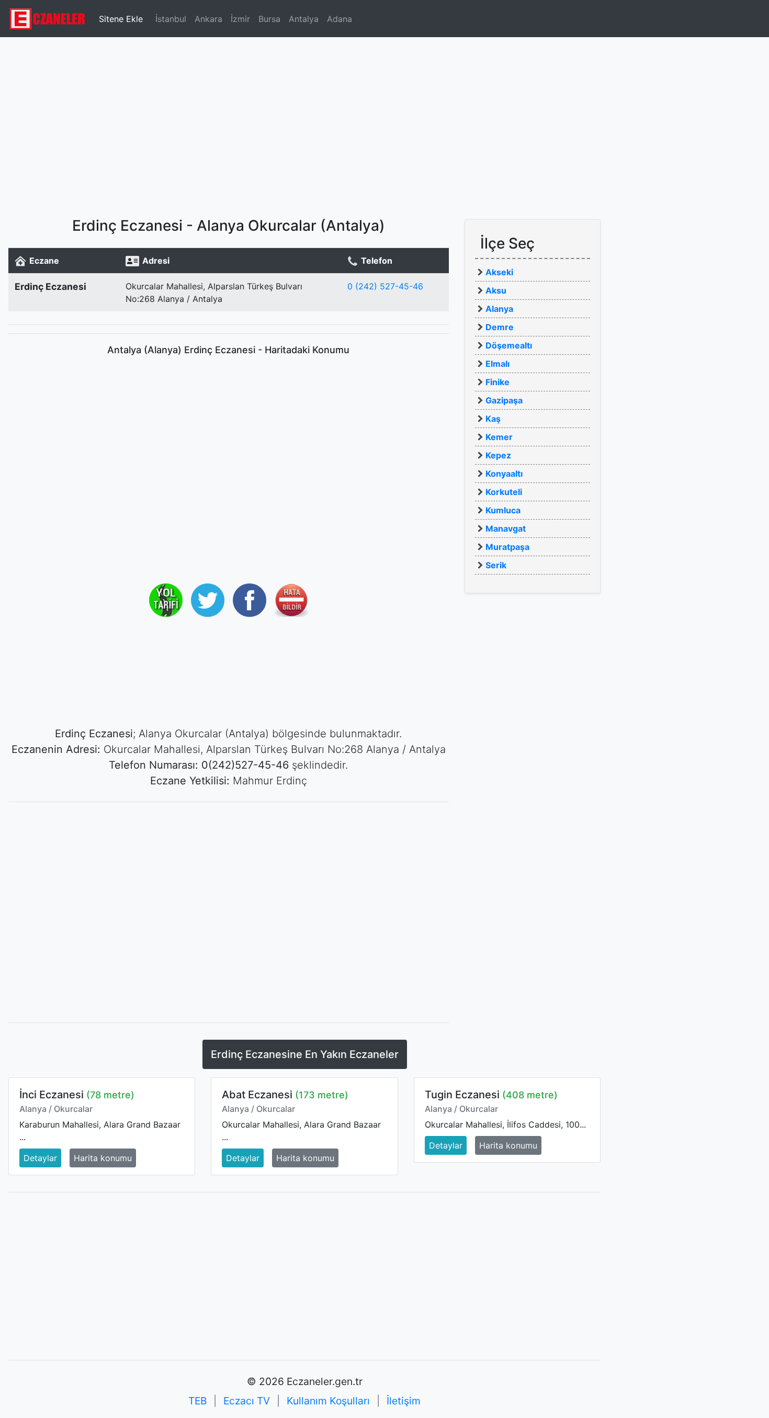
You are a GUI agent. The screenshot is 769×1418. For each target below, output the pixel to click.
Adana (339, 19)
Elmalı (497, 363)
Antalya (304, 19)
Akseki (499, 272)
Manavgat (505, 528)
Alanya (499, 308)
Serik (495, 565)
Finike (497, 382)
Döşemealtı (508, 345)
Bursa (269, 19)
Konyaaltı (504, 473)
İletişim (404, 1400)
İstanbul (170, 19)
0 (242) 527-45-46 (385, 286)
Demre (499, 327)
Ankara (208, 19)
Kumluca (503, 510)
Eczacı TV (246, 1400)
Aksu (495, 290)
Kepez (498, 455)
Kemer (499, 437)
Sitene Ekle (121, 19)
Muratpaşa (507, 547)
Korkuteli (503, 492)
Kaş (493, 418)
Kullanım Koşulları (328, 1400)
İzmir (240, 19)
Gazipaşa (504, 400)
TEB (197, 1400)
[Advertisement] (384, 123)
